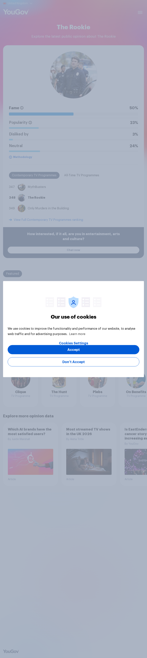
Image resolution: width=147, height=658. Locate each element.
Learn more (77, 333)
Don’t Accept (73, 361)
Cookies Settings (73, 343)
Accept (73, 349)
